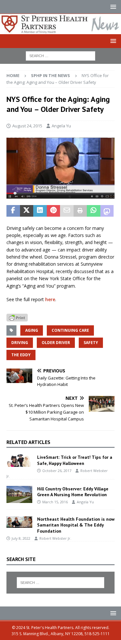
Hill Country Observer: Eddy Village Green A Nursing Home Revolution (72, 491)
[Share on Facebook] (13, 211)
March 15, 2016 (55, 501)
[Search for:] (60, 56)
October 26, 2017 (56, 470)
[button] (112, 7)
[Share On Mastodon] (107, 211)
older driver (56, 342)
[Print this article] (80, 211)
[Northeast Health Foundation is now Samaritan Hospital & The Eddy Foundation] (19, 522)
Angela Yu (61, 126)
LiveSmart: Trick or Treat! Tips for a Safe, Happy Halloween (74, 460)
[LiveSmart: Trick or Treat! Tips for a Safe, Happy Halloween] (19, 460)
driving (19, 342)
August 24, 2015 (27, 126)
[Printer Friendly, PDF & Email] (17, 317)
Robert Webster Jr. (55, 538)
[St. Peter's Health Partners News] (60, 30)
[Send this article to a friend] (67, 211)
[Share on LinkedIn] (40, 211)
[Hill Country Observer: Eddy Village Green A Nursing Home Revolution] (19, 494)
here (50, 299)
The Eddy (21, 355)
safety (91, 342)
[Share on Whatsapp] (93, 211)
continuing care (70, 330)
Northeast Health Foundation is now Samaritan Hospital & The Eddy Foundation (76, 525)
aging (31, 330)
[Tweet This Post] (27, 211)
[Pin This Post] (53, 211)
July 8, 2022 (21, 538)
